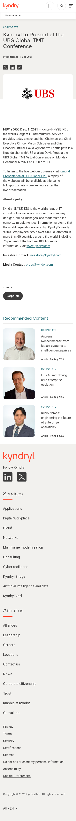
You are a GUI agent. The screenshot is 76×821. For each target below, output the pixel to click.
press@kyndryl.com (39, 264)
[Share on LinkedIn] (12, 67)
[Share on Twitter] (5, 67)
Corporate (10, 27)
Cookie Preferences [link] (17, 776)
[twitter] (22, 477)
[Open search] (61, 6)
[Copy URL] (19, 67)
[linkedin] (7, 477)
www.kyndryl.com (38, 246)
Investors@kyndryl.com (45, 255)
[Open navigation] (71, 6)
